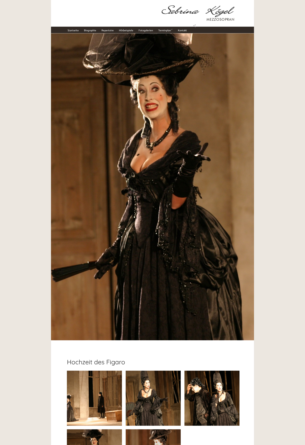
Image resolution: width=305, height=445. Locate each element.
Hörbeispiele (126, 30)
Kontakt (182, 30)
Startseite (73, 30)
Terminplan (164, 30)
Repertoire (107, 30)
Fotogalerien (146, 30)
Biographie (90, 30)
